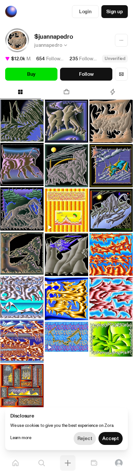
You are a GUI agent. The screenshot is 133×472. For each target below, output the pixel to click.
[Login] (118, 463)
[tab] (67, 92)
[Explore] (41, 463)
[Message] (121, 74)
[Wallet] (94, 463)
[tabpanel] (66, 248)
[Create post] (68, 463)
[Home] (15, 463)
